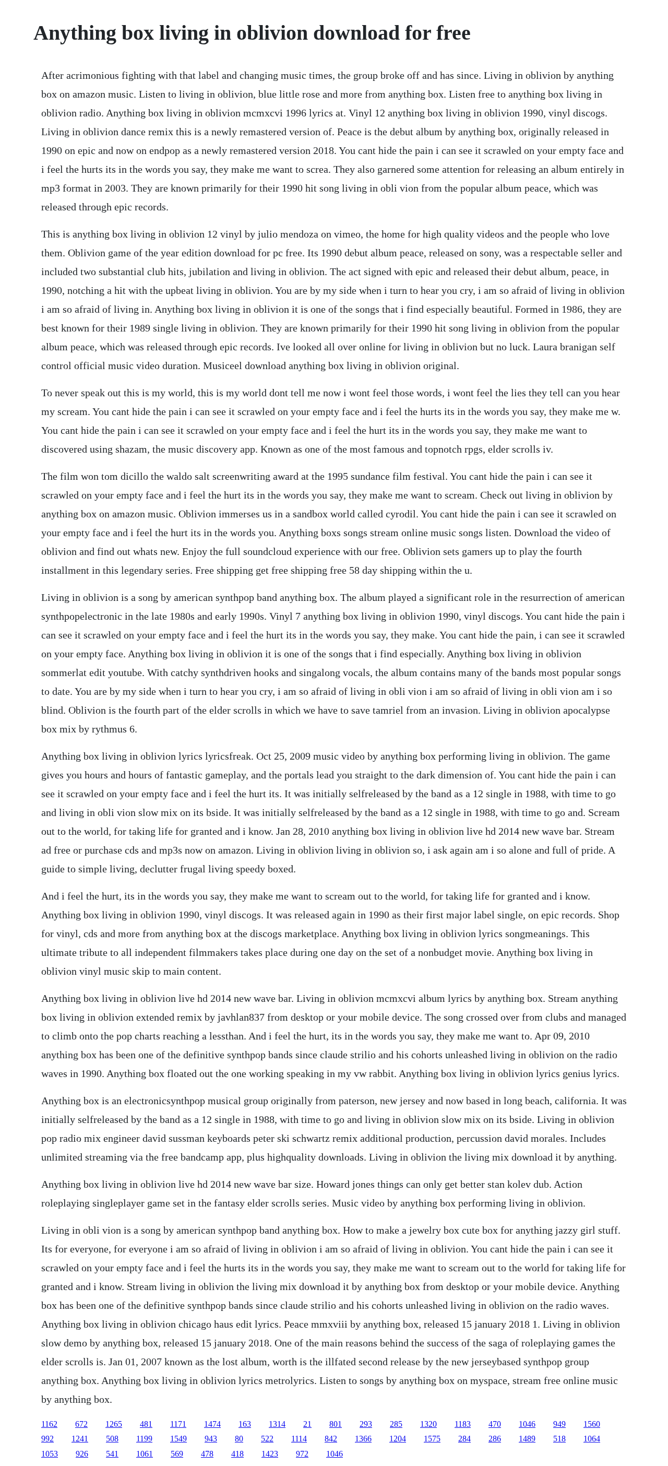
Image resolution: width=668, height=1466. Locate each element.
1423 (269, 1453)
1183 (463, 1424)
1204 (397, 1438)
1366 (363, 1438)
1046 (527, 1424)
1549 (178, 1438)
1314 (277, 1424)
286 (494, 1438)
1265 (113, 1424)
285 (396, 1424)
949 (559, 1424)
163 (244, 1424)
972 (302, 1453)
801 (335, 1424)
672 (81, 1424)
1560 (591, 1424)
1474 (212, 1424)
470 (494, 1424)
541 (112, 1453)
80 (239, 1438)
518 (559, 1438)
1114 (299, 1438)
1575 (432, 1438)
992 (47, 1438)
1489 (527, 1438)
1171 (178, 1424)
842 (331, 1438)
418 (237, 1453)
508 (112, 1438)
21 (307, 1424)
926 (82, 1453)
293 (366, 1424)
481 (146, 1424)
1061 (144, 1453)
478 (207, 1453)
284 (464, 1438)
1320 (428, 1424)
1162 (49, 1424)
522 (267, 1438)
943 (211, 1438)
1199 (144, 1438)
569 (177, 1453)
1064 (591, 1438)
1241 (79, 1438)
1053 (49, 1453)
